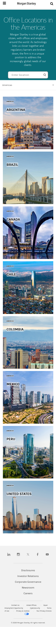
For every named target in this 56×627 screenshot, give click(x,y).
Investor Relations (28, 576)
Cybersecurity (35, 608)
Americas (7, 85)
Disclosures (28, 570)
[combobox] (28, 75)
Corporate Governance (28, 582)
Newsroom (28, 587)
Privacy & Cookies (23, 611)
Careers (28, 593)
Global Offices (31, 605)
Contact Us (15, 605)
